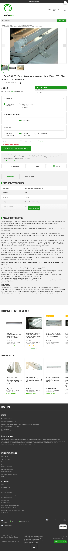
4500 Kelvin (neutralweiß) (10, 134)
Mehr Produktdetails (9, 161)
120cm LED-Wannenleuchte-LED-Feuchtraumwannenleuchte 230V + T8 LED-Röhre (21, 26)
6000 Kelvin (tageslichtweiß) (26, 134)
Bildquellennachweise (6, 471)
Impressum (4, 462)
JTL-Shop (63, 537)
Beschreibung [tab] (10, 177)
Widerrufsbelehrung (6, 457)
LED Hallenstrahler (5, 502)
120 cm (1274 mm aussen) (32, 202)
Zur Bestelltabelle (38, 141)
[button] (34, 98)
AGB (2, 464)
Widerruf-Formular (5, 459)
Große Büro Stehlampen (7, 513)
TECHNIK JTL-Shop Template (60, 539)
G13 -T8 (27, 197)
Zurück (3, 25)
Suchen (61, 21)
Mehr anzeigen (34, 208)
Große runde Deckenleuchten (8, 507)
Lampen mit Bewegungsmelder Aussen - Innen (12, 510)
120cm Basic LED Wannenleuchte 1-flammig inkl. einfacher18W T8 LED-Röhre (34, 380)
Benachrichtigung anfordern (17, 148)
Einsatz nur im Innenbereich (32, 211)
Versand (13, 91)
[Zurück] (3, 45)
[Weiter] (64, 45)
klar (7, 120)
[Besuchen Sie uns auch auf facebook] (8, 407)
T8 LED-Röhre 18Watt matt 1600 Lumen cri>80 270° (27, 106)
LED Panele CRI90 (5, 487)
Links (2, 476)
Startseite (9, 25)
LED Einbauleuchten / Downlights (9, 495)
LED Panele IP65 (5, 490)
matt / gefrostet (25, 120)
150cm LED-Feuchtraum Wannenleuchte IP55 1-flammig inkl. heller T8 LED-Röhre (53, 380)
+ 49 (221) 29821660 (7, 418)
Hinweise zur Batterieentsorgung (9, 474)
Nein (26, 192)
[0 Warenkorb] (59, 10)
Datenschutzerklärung (6, 466)
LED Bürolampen (5, 500)
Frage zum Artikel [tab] (29, 177)
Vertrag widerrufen (60, 541)
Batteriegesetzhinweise (7, 469)
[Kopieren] (21, 83)
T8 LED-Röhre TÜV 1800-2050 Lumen (11, 105)
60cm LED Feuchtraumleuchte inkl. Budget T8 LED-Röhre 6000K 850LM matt (13, 335)
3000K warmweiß (42, 133)
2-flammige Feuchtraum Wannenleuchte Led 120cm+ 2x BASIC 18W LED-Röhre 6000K (34, 335)
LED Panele (4, 485)
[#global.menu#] (65, 10)
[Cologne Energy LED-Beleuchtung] (8, 10)
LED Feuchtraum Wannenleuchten (23, 25)
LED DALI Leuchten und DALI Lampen (10, 505)
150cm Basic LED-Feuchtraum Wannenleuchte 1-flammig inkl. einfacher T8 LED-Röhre (14, 380)
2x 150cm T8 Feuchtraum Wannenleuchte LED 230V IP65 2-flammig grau (53, 334)
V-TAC (3, 72)
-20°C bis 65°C (29, 206)
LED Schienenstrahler (6, 492)
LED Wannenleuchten (6, 497)
